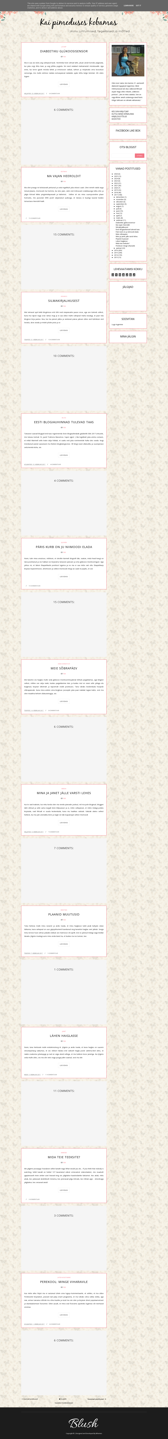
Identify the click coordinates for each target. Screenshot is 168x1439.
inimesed (64, 1153)
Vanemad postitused (95, 1399)
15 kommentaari (34, 218)
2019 (116, 190)
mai (117, 213)
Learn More (129, 6)
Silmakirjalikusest (64, 301)
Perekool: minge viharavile (64, 1282)
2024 (116, 178)
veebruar (119, 220)
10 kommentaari (54, 340)
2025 (116, 176)
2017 (116, 195)
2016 (116, 250)
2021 (116, 185)
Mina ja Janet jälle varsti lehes (64, 793)
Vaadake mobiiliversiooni (64, 1403)
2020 (116, 188)
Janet (64, 1031)
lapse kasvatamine (64, 1277)
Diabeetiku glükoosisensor (64, 51)
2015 (116, 253)
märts (118, 218)
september (120, 204)
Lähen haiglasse (64, 1036)
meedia (63, 789)
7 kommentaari (53, 832)
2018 (116, 192)
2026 (116, 174)
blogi (64, 418)
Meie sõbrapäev (64, 668)
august (118, 206)
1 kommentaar (52, 953)
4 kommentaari (55, 464)
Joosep (63, 47)
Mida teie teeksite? (64, 1157)
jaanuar (119, 248)
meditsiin (64, 910)
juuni (118, 211)
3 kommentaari (34, 1199)
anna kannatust (64, 664)
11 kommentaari (51, 1075)
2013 (116, 257)
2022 (116, 183)
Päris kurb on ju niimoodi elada (64, 547)
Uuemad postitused (30, 1399)
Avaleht (64, 1399)
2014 (116, 255)
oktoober (119, 202)
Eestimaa (64, 172)
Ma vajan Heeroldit (64, 176)
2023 (116, 181)
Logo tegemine (117, 324)
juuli (117, 209)
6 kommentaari (54, 94)
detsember (120, 197)
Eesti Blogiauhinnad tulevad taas (64, 422)
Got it (138, 6)
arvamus (64, 296)
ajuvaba (64, 542)
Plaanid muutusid (64, 914)
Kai (64, 56)
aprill (118, 216)
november (120, 199)
